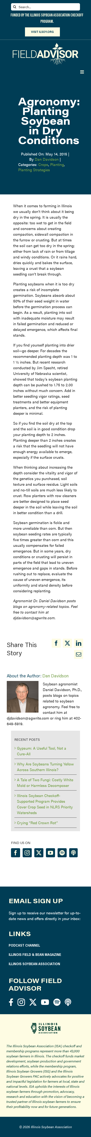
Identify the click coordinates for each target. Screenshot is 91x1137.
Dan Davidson (47, 159)
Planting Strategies (34, 169)
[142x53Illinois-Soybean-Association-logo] (45, 1024)
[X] (67, 643)
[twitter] (33, 1002)
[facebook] (11, 1002)
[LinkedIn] (78, 643)
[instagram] (21, 1002)
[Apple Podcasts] (73, 852)
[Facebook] (56, 643)
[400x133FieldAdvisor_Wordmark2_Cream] (46, 44)
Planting (57, 164)
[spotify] (57, 1002)
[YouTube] (50, 852)
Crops (43, 164)
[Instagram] (27, 852)
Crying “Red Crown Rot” (37, 822)
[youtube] (45, 1002)
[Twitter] (38, 852)
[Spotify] (62, 852)
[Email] (78, 654)
